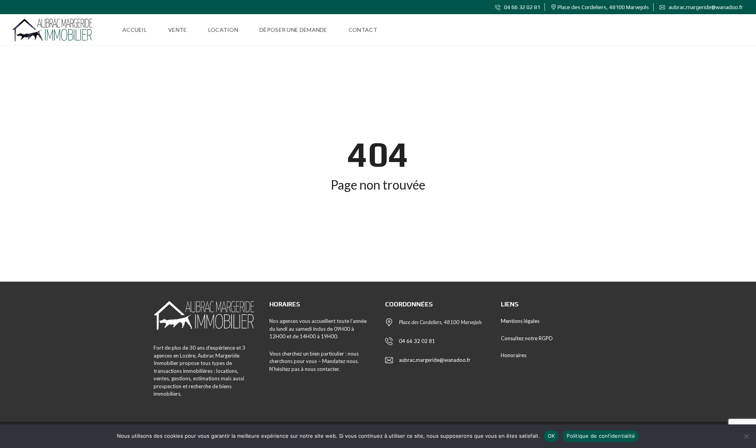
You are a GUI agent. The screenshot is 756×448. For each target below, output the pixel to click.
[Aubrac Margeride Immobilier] (52, 30)
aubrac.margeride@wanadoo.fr (705, 7)
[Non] (746, 436)
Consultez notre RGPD (527, 338)
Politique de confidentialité (601, 436)
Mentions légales (520, 321)
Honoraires (513, 355)
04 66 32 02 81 (521, 7)
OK (551, 436)
